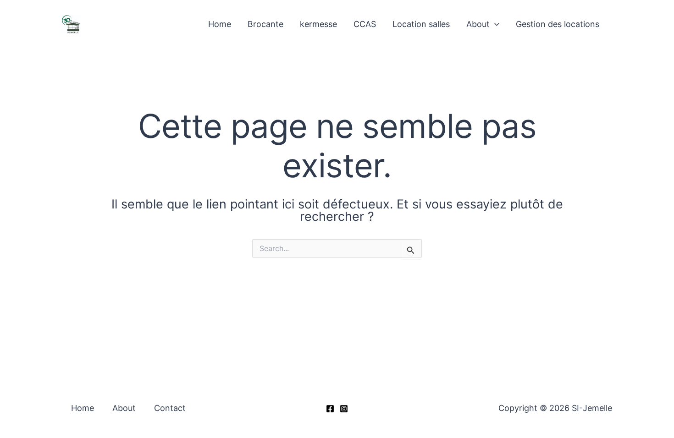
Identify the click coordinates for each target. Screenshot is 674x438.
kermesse (318, 24)
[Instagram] (344, 409)
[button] (494, 24)
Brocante (265, 24)
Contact (170, 408)
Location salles (421, 24)
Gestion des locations (557, 24)
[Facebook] (330, 409)
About (478, 24)
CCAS (365, 24)
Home (219, 24)
